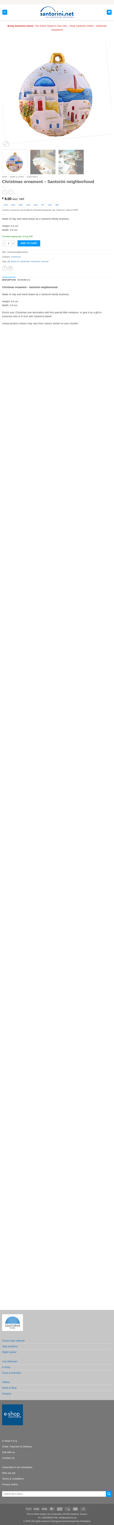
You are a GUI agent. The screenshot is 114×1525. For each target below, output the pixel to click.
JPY (42, 205)
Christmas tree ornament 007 (57, 567)
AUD (35, 205)
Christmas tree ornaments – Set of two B (57, 1048)
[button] (4, 12)
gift (8, 261)
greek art (15, 261)
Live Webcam (9, 1361)
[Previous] (7, 92)
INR (57, 205)
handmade (25, 261)
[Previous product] (10, 192)
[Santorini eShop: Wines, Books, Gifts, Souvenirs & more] (57, 12)
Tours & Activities (11, 1372)
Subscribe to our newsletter (17, 1467)
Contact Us (8, 1458)
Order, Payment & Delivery (17, 1446)
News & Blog (9, 1387)
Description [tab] (9, 280)
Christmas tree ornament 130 (57, 688)
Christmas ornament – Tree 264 (57, 447)
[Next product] (5, 192)
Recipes (6, 1393)
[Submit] (109, 1494)
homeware (35, 261)
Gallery (6, 1382)
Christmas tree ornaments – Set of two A (57, 808)
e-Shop (6, 1367)
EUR (6, 205)
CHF (50, 205)
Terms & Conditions (13, 1478)
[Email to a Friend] (10, 268)
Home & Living (17, 177)
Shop (4, 177)
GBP (21, 205)
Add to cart (28, 243)
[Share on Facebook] (4, 268)
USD (13, 205)
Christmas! (32, 177)
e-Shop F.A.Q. (10, 1440)
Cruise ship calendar (13, 1340)
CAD (28, 205)
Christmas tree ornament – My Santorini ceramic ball (57, 1288)
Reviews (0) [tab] (24, 280)
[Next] (106, 92)
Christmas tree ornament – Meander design (57, 1168)
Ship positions (10, 1346)
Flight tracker (9, 1352)
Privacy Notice (10, 1484)
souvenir (45, 261)
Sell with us (8, 1452)
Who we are (8, 1473)
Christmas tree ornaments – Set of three (57, 928)
